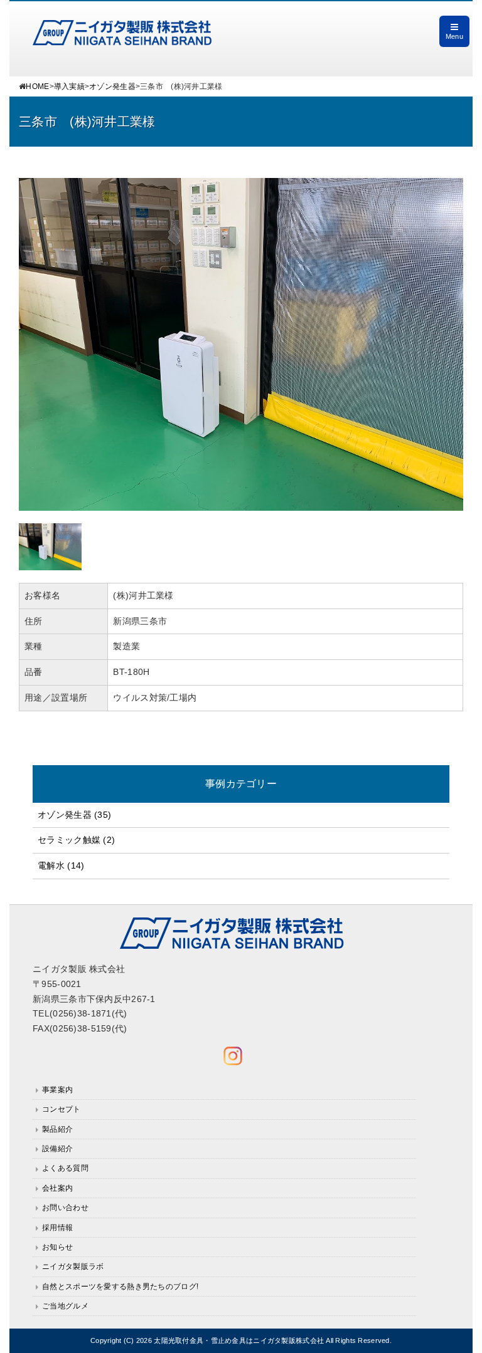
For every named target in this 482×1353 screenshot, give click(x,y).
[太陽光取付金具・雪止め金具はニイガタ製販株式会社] (123, 27)
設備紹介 (57, 1148)
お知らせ (57, 1247)
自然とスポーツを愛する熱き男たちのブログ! (120, 1286)
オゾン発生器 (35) (74, 815)
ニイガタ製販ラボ (73, 1266)
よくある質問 (65, 1168)
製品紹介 (57, 1129)
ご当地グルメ (65, 1306)
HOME (37, 86)
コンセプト (61, 1109)
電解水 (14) (61, 865)
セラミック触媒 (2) (76, 840)
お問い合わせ (65, 1207)
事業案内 (57, 1089)
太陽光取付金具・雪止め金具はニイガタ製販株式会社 (239, 1340)
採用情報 (57, 1227)
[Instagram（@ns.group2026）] (233, 1056)
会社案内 (57, 1188)
